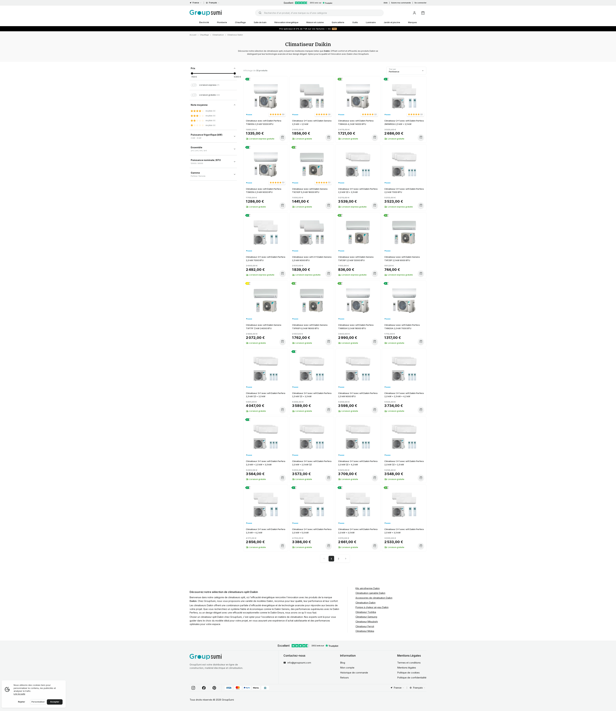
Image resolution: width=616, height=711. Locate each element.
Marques (412, 22)
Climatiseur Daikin (235, 35)
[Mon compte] (414, 13)
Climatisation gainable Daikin (370, 593)
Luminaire (371, 22)
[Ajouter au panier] (283, 137)
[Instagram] (193, 688)
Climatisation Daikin (365, 602)
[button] (277, 114)
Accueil (193, 35)
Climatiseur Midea (364, 631)
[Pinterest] (214, 688)
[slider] (192, 73)
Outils (355, 22)
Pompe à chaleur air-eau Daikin (372, 607)
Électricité (204, 22)
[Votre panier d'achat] (422, 13)
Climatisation (218, 35)
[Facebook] (204, 688)
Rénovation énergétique (286, 22)
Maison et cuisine (315, 22)
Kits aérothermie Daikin (367, 588)
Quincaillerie (338, 22)
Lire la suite (19, 694)
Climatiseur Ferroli (364, 626)
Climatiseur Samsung (366, 616)
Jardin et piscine (392, 22)
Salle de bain (260, 22)
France (196, 2)
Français (213, 2)
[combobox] (319, 12)
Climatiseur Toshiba (365, 612)
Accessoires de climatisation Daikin (373, 597)
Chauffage (240, 22)
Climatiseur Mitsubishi (366, 621)
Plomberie (222, 22)
